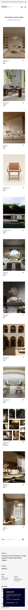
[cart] (22, 7)
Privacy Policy (17, 599)
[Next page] (23, 539)
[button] (25, 2)
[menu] (25, 7)
